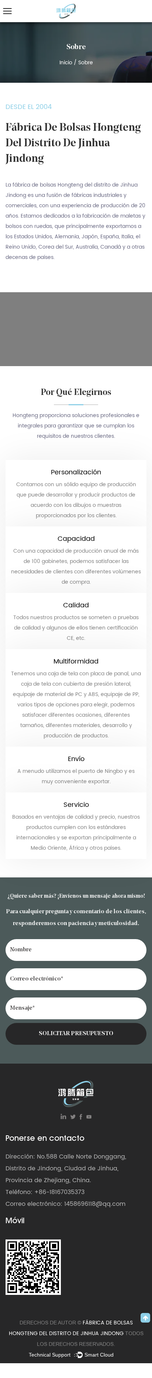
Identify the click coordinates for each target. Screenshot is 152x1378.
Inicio (65, 62)
